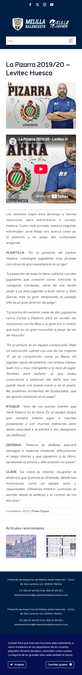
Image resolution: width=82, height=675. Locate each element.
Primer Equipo (40, 511)
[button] (9, 546)
